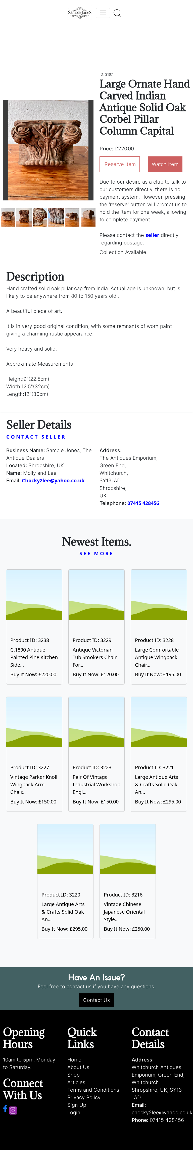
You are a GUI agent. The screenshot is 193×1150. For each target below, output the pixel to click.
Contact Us (96, 1000)
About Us (78, 1067)
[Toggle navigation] (103, 13)
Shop (73, 1075)
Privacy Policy (84, 1097)
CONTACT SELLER (36, 436)
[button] (10, 150)
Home (74, 1060)
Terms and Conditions (93, 1090)
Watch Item (165, 164)
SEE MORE (96, 553)
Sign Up (76, 1105)
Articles (76, 1082)
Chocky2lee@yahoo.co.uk (53, 480)
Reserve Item (120, 164)
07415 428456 (143, 503)
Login (73, 1113)
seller (152, 235)
